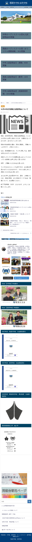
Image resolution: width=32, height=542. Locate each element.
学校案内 (2, 7)
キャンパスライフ (19, 7)
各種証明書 (5, 525)
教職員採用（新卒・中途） (9, 514)
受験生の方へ (16, 536)
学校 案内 (3, 534)
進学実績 (26, 7)
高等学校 (12, 7)
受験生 (3, 106)
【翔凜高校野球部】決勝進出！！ (8, 230)
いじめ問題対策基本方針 (8, 505)
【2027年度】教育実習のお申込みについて (13, 518)
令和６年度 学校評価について (10, 521)
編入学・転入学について (8, 529)
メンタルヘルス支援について (9, 510)
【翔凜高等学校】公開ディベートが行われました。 (20, 233)
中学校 (7, 7)
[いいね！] (1, 193)
